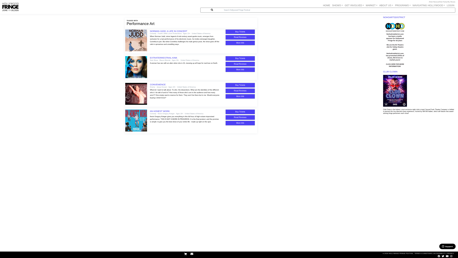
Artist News (433, 2)
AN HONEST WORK (160, 111)
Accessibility (440, 253)
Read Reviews (240, 37)
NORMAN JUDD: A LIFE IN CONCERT (168, 31)
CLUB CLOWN (390, 71)
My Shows (451, 2)
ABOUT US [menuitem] (385, 5)
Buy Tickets (240, 32)
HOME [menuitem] (326, 5)
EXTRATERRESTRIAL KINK (163, 58)
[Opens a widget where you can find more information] (447, 247)
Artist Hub (442, 2)
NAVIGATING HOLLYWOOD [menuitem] (428, 5)
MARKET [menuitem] (371, 5)
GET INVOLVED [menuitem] (353, 5)
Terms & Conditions (423, 253)
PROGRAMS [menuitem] (402, 5)
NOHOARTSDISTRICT (394, 17)
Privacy (450, 253)
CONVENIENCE (158, 84)
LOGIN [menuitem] (450, 5)
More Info (240, 43)
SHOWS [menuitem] (336, 5)
